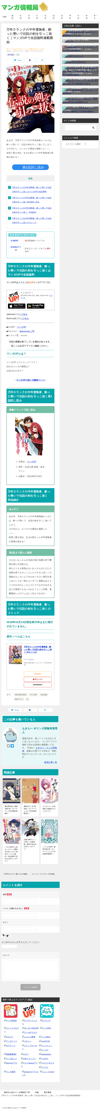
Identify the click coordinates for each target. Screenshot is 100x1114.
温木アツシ (19, 699)
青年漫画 (11, 55)
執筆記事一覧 (50, 762)
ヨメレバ (32, 659)
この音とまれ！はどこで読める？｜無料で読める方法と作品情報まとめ (80, 97)
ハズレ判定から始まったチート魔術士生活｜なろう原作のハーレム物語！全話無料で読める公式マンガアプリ (11, 854)
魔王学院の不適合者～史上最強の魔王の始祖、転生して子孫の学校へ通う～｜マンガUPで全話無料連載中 (80, 70)
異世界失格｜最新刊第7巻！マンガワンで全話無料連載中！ (11, 809)
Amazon (38, 674)
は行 (54, 16)
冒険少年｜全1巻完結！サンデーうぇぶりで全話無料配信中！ (30, 809)
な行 (45, 16)
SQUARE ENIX (20, 695)
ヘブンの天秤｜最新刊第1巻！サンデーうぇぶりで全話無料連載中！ (49, 850)
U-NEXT (14, 241)
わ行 (87, 16)
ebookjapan (37, 685)
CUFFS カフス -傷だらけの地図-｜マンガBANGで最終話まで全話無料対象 (17, 874)
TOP (4, 17)
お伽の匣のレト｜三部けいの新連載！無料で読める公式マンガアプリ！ (30, 844)
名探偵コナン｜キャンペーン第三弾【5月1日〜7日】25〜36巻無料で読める (80, 79)
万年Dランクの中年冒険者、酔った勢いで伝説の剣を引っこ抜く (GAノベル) (38, 649)
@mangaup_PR (27, 331)
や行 (70, 16)
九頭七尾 (43, 695)
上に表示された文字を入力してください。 (21, 942)
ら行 (78, 16)
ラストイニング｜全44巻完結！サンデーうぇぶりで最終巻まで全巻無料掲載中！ (80, 106)
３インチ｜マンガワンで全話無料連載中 (46, 874)
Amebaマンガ (16, 248)
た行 (37, 16)
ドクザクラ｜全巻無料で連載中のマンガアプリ (49, 809)
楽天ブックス (37, 679)
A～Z (95, 16)
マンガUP (21, 327)
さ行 (29, 16)
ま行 (62, 16)
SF (18, 55)
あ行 (12, 16)
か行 (21, 16)
